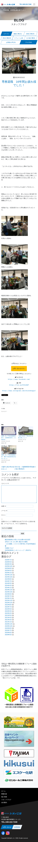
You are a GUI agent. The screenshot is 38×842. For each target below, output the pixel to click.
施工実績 (4, 797)
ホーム (3, 8)
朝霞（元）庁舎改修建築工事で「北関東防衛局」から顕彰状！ (8, 437)
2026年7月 (8, 560)
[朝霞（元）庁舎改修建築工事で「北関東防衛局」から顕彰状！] (8, 430)
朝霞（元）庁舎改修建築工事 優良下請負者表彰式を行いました (8, 456)
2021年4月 (8, 617)
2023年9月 (8, 594)
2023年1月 (8, 598)
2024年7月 (8, 581)
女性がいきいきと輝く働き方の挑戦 (16, 541)
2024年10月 (8, 577)
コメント (5, 483)
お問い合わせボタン (19, 368)
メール (4, 510)
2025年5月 (8, 570)
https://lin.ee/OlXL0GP (19, 385)
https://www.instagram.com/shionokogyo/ (19, 391)
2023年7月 (8, 596)
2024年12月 (8, 575)
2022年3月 (8, 611)
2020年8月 (8, 628)
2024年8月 (8, 579)
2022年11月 (8, 602)
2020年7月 (8, 630)
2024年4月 (8, 585)
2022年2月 (8, 613)
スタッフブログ (12, 8)
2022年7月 (8, 607)
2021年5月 (8, 615)
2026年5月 (8, 562)
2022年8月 (8, 604)
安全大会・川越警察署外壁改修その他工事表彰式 (25, 468)
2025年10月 (8, 566)
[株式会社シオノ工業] (8, 4)
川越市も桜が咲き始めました (7, 468)
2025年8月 (8, 568)
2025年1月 (8, 572)
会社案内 (4, 802)
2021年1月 (8, 622)
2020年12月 (8, 624)
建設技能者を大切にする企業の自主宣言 (17, 539)
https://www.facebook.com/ (19, 379)
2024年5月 (8, 583)
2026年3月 (8, 564)
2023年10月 (8, 592)
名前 (3, 506)
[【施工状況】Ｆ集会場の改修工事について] (25, 430)
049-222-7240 (27, 4)
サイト (3, 515)
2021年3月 (8, 619)
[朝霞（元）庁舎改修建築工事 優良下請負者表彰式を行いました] (8, 449)
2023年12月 (8, 589)
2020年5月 (8, 634)
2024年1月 (8, 587)
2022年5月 (8, 609)
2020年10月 (8, 626)
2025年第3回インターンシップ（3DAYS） (18, 550)
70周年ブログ (9, 548)
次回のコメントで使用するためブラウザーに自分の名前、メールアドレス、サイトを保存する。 (18, 522)
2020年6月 (8, 632)
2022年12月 (8, 600)
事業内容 (4, 794)
